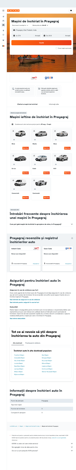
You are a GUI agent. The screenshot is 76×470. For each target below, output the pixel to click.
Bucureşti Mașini (47, 360)
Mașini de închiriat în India (32, 426)
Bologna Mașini (46, 358)
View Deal (25, 148)
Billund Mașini (46, 363)
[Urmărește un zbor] (3, 35)
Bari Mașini (45, 355)
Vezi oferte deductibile (17, 318)
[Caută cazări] (3, 21)
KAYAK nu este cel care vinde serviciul (25, 443)
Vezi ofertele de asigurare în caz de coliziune (25, 299)
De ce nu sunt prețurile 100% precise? (25, 451)
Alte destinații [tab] (17, 343)
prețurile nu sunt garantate (59, 437)
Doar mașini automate (64, 48)
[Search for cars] (3, 25)
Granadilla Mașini (19, 358)
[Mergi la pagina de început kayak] (13, 10)
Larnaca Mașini (18, 369)
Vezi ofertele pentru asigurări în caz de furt (24, 302)
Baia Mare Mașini (19, 366)
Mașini (21, 426)
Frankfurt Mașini (19, 355)
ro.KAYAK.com (13, 426)
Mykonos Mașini (19, 374)
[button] (3, 10)
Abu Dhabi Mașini (19, 360)
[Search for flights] (3, 17)
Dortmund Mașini (47, 369)
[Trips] (3, 40)
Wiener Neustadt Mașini (49, 372)
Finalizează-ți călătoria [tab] (32, 343)
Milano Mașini (18, 372)
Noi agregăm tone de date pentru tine (25, 447)
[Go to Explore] (3, 31)
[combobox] (20, 25)
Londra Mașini (18, 363)
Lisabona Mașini (46, 366)
